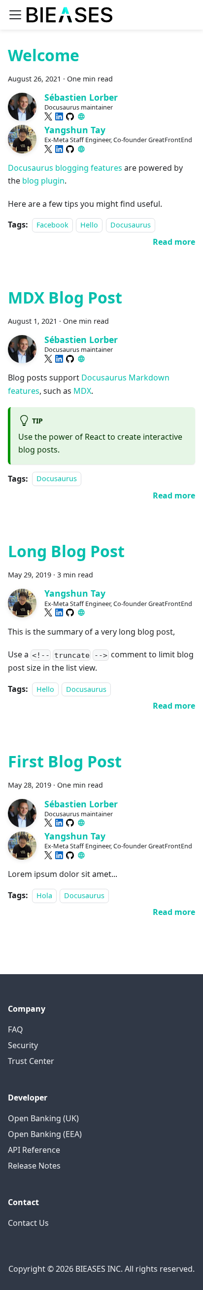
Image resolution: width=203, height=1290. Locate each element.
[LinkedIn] (59, 116)
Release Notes (34, 1165)
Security (23, 1045)
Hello (89, 224)
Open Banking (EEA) (45, 1134)
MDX (82, 390)
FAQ (15, 1029)
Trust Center (31, 1061)
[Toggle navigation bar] (15, 14)
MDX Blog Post (65, 297)
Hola (44, 895)
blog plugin (43, 180)
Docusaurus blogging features (65, 167)
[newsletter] (81, 116)
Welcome (43, 55)
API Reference (34, 1149)
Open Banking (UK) (43, 1118)
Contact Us (28, 1222)
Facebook (52, 224)
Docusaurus (130, 224)
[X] (48, 116)
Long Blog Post (66, 551)
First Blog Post (65, 761)
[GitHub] (70, 116)
